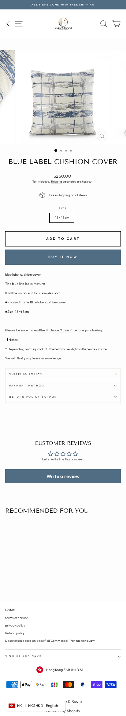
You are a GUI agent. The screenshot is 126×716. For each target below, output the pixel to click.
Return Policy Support (34, 396)
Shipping (56, 181)
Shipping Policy (26, 374)
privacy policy (15, 625)
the (56, 330)
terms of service (16, 618)
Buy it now (63, 257)
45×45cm (61, 217)
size (63, 208)
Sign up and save (23, 656)
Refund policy (15, 633)
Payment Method (27, 385)
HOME (10, 610)
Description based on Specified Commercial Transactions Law (50, 641)
